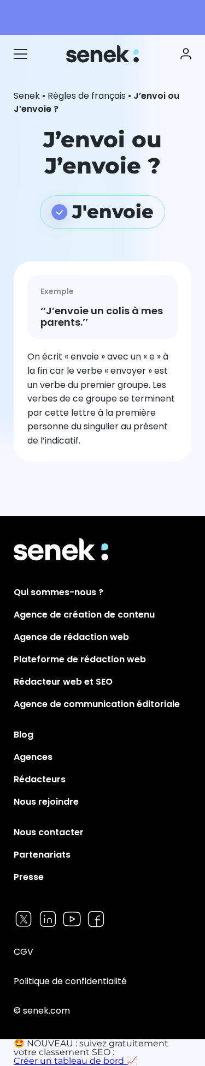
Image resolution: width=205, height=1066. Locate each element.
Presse (29, 877)
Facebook (96, 919)
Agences (33, 757)
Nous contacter (49, 832)
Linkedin (48, 919)
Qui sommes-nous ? (58, 592)
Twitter (24, 919)
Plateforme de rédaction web (80, 659)
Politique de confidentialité (70, 981)
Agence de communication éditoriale (97, 704)
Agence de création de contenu (84, 614)
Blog (23, 734)
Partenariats (42, 854)
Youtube (72, 919)
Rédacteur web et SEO (63, 681)
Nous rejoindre (46, 801)
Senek (103, 54)
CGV (23, 951)
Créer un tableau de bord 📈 (75, 1061)
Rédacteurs (40, 779)
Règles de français (87, 95)
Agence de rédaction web (71, 637)
